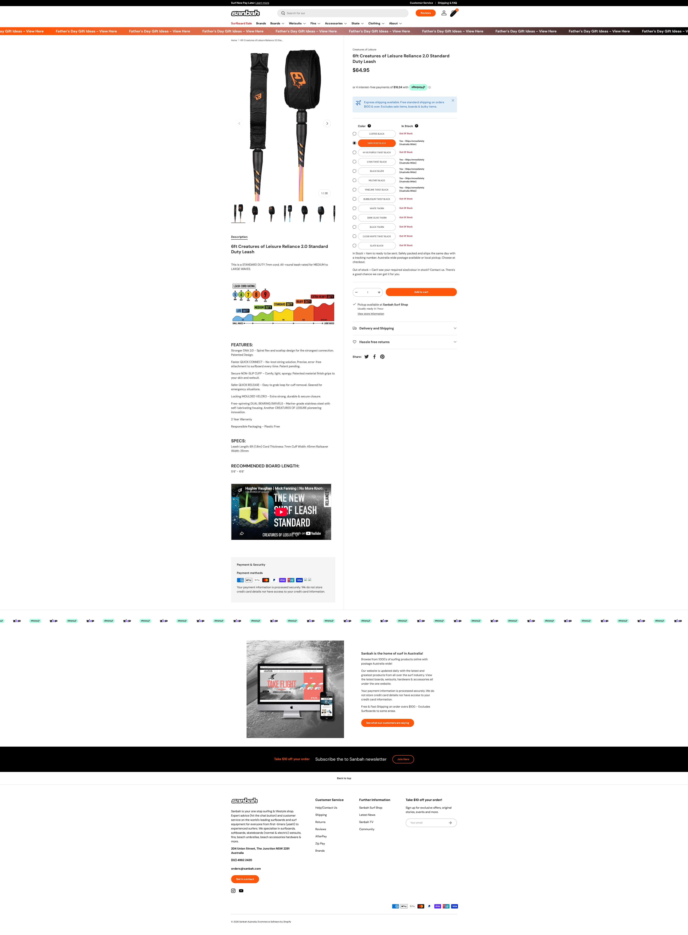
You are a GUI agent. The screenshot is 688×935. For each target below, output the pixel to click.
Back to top (344, 778)
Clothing (374, 23)
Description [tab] (239, 237)
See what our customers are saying (387, 722)
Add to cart (421, 291)
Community (366, 829)
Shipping (321, 815)
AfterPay (321, 836)
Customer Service (421, 2)
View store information (371, 313)
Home (234, 40)
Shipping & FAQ (447, 2)
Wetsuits (295, 23)
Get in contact (245, 879)
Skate (356, 23)
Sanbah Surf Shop (370, 808)
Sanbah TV (366, 822)
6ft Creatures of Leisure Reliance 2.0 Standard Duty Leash (261, 40)
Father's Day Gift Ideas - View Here (70, 31)
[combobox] (342, 13)
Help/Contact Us (326, 808)
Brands (261, 23)
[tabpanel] (283, 396)
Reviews (426, 13)
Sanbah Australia (248, 921)
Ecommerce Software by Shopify (274, 921)
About (393, 23)
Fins (313, 23)
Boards (275, 23)
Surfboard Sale (241, 23)
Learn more (262, 2)
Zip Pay (320, 843)
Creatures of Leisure (364, 49)
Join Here (403, 759)
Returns (320, 822)
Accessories (334, 23)
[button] (454, 13)
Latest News (367, 815)
